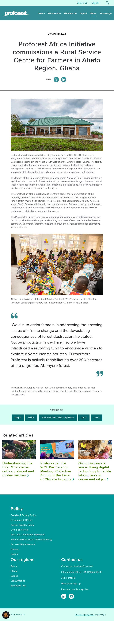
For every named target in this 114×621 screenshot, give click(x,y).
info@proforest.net (83, 566)
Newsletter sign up (71, 583)
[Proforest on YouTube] (71, 596)
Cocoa (96, 417)
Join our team (68, 577)
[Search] (107, 3)
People (18, 417)
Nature (31, 417)
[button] (6, 614)
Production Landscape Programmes (58, 417)
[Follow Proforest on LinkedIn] (63, 596)
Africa (84, 417)
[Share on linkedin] (63, 79)
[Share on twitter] (56, 79)
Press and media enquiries (74, 589)
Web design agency (84, 614)
